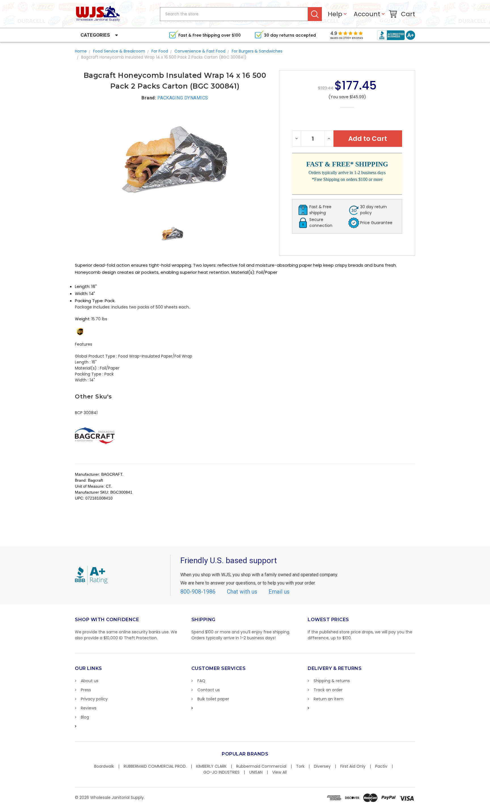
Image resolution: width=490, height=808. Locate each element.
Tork (300, 766)
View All (279, 772)
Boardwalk (104, 766)
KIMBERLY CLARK (211, 766)
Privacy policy (94, 699)
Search (315, 14)
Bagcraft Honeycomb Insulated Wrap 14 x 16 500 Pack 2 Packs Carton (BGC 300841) (163, 57)
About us (89, 681)
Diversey (322, 766)
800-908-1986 (198, 591)
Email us (279, 591)
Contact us (208, 690)
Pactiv (381, 766)
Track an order (328, 690)
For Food (159, 51)
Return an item (328, 699)
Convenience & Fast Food (199, 51)
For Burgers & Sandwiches (257, 51)
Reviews (88, 708)
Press (86, 690)
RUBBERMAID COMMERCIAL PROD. (155, 766)
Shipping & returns (332, 681)
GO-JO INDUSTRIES (221, 772)
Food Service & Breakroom (119, 51)
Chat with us (242, 591)
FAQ (201, 681)
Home (81, 51)
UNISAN (256, 772)
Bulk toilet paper (213, 699)
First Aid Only (353, 766)
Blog (85, 717)
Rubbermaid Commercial (261, 766)
